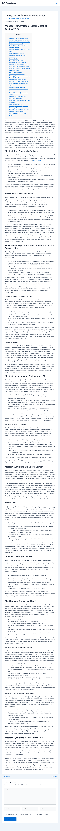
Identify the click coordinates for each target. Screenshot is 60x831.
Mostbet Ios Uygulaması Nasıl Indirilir (19, 40)
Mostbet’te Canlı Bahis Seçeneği (17, 79)
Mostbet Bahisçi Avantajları (16, 77)
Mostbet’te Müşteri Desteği (16, 53)
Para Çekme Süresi (14, 70)
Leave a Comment (10, 18)
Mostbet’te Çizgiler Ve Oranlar (17, 87)
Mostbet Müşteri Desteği (15, 98)
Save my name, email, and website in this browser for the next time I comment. (27, 814)
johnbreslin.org (37, 160)
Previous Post (6, 776)
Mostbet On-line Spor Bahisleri (17, 61)
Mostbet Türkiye (13, 59)
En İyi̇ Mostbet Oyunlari (15, 72)
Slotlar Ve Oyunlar (14, 47)
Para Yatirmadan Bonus (15, 104)
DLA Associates (9, 3)
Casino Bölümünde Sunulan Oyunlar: (19, 46)
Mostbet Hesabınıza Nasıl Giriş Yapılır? (19, 109)
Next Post (55, 776)
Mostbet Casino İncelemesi (16, 111)
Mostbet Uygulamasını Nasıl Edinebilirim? (20, 68)
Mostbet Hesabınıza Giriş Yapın (17, 96)
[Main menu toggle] (56, 3)
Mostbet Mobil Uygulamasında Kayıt (18, 64)
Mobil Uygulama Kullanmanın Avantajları (19, 76)
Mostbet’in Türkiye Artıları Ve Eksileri (18, 81)
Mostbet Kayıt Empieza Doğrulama (18, 38)
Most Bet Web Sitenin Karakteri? (17, 62)
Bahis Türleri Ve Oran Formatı (16, 74)
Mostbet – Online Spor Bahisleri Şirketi (19, 66)
